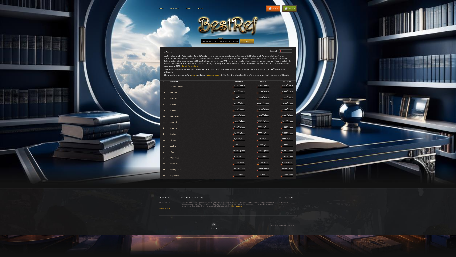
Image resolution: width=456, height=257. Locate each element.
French (173, 128)
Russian (173, 98)
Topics (188, 9)
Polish (173, 110)
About (200, 9)
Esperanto (174, 176)
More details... (236, 206)
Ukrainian (174, 158)
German (173, 92)
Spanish (174, 122)
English (173, 104)
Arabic (173, 146)
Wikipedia (284, 202)
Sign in (292, 9)
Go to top (213, 228)
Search (247, 41)
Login (275, 9)
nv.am (194, 75)
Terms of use (164, 208)
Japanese (174, 116)
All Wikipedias (176, 86)
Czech (173, 140)
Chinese (174, 152)
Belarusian (175, 164)
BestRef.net (186, 198)
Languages (174, 9)
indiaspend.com (213, 75)
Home (161, 9)
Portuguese (175, 170)
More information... (189, 66)
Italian (173, 134)
